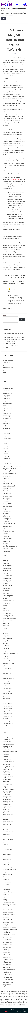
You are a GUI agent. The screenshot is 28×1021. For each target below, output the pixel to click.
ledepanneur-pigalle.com (8, 678)
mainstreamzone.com (8, 816)
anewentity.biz (6, 647)
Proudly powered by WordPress (9, 1010)
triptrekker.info (6, 879)
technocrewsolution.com (8, 597)
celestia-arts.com (7, 570)
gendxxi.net (5, 881)
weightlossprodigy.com (8, 789)
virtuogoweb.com (7, 412)
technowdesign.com (7, 483)
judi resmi (6, 994)
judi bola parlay (15, 179)
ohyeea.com (5, 533)
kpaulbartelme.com (7, 909)
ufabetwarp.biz (6, 420)
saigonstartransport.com (8, 663)
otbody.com (5, 622)
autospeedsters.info (7, 866)
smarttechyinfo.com (7, 791)
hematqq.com (14, 1001)
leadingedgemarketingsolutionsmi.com (12, 466)
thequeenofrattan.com (8, 852)
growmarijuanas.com (7, 818)
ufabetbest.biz (6, 443)
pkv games (5, 374)
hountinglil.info (6, 774)
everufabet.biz (6, 455)
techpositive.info (6, 836)
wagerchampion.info (7, 867)
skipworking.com (7, 627)
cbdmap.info (6, 758)
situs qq (4, 372)
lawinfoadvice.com (7, 516)
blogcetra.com (6, 841)
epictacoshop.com (7, 668)
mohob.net (5, 788)
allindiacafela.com (7, 696)
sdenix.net (5, 605)
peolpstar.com (6, 583)
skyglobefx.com (6, 872)
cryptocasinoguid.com (8, 465)
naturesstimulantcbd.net (8, 548)
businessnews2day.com (8, 896)
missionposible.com (7, 706)
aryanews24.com (7, 476)
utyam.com (5, 530)
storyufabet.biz (6, 448)
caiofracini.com (6, 834)
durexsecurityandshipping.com (10, 485)
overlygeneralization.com (8, 821)
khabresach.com (6, 718)
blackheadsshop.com (8, 906)
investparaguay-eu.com (8, 496)
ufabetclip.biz (6, 422)
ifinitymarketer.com (7, 956)
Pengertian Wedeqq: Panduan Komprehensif (13, 337)
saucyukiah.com (6, 560)
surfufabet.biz (6, 442)
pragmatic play (22, 994)
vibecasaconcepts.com (8, 886)
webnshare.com (6, 819)
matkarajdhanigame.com (8, 761)
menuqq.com (3, 991)
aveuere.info (5, 803)
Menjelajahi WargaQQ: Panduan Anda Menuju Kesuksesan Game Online (14, 342)
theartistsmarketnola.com (8, 681)
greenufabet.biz (6, 432)
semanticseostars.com (8, 814)
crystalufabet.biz (6, 451)
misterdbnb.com (6, 924)
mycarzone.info (6, 884)
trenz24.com (6, 625)
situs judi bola (19, 999)
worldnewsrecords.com (8, 897)
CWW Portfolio (5, 1011)
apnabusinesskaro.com (8, 723)
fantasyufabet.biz (6, 425)
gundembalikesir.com (8, 398)
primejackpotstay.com (8, 974)
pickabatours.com (7, 749)
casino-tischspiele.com (8, 620)
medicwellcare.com (7, 892)
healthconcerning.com (8, 808)
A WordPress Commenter (17, 290)
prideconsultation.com (8, 773)
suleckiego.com (6, 725)
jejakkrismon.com (7, 633)
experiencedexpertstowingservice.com (12, 904)
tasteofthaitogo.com (7, 656)
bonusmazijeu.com (7, 937)
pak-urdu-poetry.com (8, 839)
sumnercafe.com (7, 520)
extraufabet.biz (6, 435)
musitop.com (6, 528)
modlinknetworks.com (8, 959)
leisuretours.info (6, 828)
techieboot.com (6, 397)
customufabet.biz (7, 446)
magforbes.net (6, 602)
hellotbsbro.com (6, 829)
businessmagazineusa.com (9, 891)
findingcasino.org (7, 861)
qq (3, 365)
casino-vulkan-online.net (8, 700)
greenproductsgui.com (8, 806)
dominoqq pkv (14, 991)
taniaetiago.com (6, 541)
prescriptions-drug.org (8, 595)
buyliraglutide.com (7, 415)
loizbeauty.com (6, 628)
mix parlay (25, 999)
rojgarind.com (6, 809)
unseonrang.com (7, 838)
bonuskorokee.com (7, 941)
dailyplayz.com (6, 949)
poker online (15, 1002)
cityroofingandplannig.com (9, 486)
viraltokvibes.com (7, 598)
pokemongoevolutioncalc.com (10, 969)
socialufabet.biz (6, 440)
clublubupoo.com (7, 936)
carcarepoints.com (7, 503)
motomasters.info (7, 882)
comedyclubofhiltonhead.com (10, 911)
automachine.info (7, 864)
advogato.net (6, 610)
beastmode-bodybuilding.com (10, 751)
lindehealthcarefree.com (8, 744)
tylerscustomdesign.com (8, 585)
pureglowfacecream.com (9, 642)
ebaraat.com (6, 405)
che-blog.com (6, 768)
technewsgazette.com (8, 640)
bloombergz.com (7, 613)
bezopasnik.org (6, 660)
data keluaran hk (6, 362)
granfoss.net (5, 695)
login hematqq (8, 1002)
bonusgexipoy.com (7, 942)
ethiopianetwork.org (7, 823)
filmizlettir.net (6, 563)
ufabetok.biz (5, 453)
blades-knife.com (7, 856)
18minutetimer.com (7, 813)
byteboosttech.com (7, 408)
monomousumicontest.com (9, 869)
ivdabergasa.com (7, 488)
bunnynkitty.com (6, 658)
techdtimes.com (6, 395)
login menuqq (21, 1001)
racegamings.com (7, 972)
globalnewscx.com (7, 846)
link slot (10, 1004)
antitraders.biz (6, 475)
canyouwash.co (6, 392)
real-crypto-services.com (8, 491)
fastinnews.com (6, 952)
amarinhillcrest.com (7, 607)
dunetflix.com (6, 521)
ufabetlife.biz (6, 436)
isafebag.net (5, 612)
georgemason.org (7, 739)
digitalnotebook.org (7, 793)
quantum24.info (6, 887)
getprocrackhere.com (8, 951)
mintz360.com (6, 786)
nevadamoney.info (7, 675)
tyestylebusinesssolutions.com (10, 929)
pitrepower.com (6, 701)
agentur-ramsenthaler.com (9, 876)
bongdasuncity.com (7, 796)
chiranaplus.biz (6, 683)
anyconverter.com (7, 630)
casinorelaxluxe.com (7, 944)
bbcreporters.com (7, 463)
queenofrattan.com (7, 851)
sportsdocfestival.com (8, 982)
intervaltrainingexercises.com (9, 927)
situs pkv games (14, 993)
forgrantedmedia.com (8, 582)
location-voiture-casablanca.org (10, 907)
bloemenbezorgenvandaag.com (10, 653)
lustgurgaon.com (7, 779)
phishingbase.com (7, 971)
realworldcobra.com (7, 862)
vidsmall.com (6, 894)
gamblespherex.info (7, 874)
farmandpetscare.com (8, 831)
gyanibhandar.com (7, 418)
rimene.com (5, 676)
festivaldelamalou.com (8, 575)
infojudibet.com (6, 756)
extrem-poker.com (7, 500)
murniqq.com (7, 1001)
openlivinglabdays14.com (9, 471)
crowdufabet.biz (6, 456)
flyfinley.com (6, 771)
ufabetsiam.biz (6, 426)
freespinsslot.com (7, 799)
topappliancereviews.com (9, 713)
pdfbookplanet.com (7, 849)
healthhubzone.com (7, 403)
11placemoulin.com (7, 784)
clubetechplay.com (7, 946)
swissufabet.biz (6, 428)
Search (4, 315)
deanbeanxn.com (7, 759)
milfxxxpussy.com (7, 525)
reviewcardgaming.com (8, 902)
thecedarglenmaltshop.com (9, 738)
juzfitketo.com (6, 543)
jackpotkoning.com (7, 957)
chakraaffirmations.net (8, 776)
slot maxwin (17, 996)
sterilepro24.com (7, 899)
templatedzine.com (7, 515)
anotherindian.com (7, 538)
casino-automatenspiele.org (9, 618)
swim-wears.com (7, 580)
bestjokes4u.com (7, 778)
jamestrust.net (6, 623)
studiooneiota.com (7, 859)
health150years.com (7, 593)
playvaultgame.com (7, 977)
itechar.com (5, 400)
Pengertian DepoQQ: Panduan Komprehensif (13, 339)
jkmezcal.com (6, 926)
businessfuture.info (7, 754)
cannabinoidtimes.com (8, 804)
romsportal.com (6, 981)
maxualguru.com (6, 794)
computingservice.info (8, 833)
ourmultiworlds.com (7, 565)
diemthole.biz (6, 635)
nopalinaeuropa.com (8, 550)
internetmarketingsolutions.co (9, 842)
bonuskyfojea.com (7, 939)
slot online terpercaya (8, 360)
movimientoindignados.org (9, 523)
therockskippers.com (8, 693)
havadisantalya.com (7, 393)
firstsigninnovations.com (8, 577)
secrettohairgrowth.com (8, 655)
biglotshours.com (7, 413)
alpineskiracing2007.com (8, 698)
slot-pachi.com (6, 798)
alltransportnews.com (8, 460)
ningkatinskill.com (7, 511)
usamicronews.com (7, 966)
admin (7, 53)
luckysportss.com (7, 962)
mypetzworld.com (7, 493)
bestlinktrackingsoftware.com (9, 934)
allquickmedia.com (7, 638)
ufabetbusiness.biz (7, 430)
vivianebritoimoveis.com (8, 600)
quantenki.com (6, 889)
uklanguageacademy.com (9, 743)
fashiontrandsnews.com (8, 461)
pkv (3, 370)
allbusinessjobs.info (7, 746)
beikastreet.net (6, 562)
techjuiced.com (6, 407)
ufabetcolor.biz (6, 433)
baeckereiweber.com (8, 387)
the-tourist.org (6, 608)
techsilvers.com (6, 510)
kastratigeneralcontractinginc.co (10, 468)
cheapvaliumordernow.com (9, 916)
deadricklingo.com (7, 871)
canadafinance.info (7, 673)
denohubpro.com (7, 854)
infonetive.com (6, 666)
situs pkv (21, 993)
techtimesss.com (6, 588)
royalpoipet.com (6, 931)
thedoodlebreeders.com (8, 505)
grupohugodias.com (7, 506)
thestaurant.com (6, 932)
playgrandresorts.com (8, 979)
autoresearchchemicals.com (9, 721)
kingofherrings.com (7, 643)
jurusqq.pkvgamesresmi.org (19, 1005)
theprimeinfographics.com (9, 914)
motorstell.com (6, 592)
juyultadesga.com (7, 490)
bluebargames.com (7, 573)
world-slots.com (6, 764)
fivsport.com (6, 513)
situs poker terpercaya (8, 367)
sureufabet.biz (6, 445)
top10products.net (7, 748)
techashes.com (6, 390)
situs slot (16, 994)
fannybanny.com (6, 954)
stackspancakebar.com (8, 685)
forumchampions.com (8, 572)
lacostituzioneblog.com (8, 531)
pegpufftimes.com (7, 568)
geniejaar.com (6, 781)
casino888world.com (8, 922)
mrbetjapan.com (6, 645)
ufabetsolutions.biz (7, 438)
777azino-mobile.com (8, 480)
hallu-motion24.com (7, 691)
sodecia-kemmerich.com (8, 919)
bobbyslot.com (6, 783)
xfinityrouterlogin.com (8, 710)
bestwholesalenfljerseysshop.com (10, 470)
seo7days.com (6, 650)
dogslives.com (6, 848)
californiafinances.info (8, 672)
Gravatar (10, 305)
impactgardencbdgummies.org (10, 546)
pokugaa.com (6, 976)
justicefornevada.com (8, 826)
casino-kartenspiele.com (8, 617)
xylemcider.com (6, 540)
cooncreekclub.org (7, 567)
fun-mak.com (6, 921)
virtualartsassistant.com (8, 912)
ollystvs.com (5, 844)
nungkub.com (6, 536)
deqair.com (5, 508)
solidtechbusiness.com (8, 901)
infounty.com (6, 495)
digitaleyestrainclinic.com (9, 705)
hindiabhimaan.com (7, 716)
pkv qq (8, 991)
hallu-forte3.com (6, 690)
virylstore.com (6, 590)
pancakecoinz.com (7, 769)
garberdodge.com (7, 578)
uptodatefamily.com (7, 526)
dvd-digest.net (6, 680)
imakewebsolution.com (8, 766)
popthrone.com (6, 763)
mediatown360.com (7, 703)
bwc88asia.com (6, 498)
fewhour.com (6, 811)
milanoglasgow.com (7, 688)
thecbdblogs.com (7, 720)
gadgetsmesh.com (7, 824)
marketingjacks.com (7, 711)
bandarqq (10, 1005)
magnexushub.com (7, 410)
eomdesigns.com (7, 877)
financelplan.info (6, 753)
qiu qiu (4, 364)
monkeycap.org (6, 603)
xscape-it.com (6, 478)
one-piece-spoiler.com (8, 858)
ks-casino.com (6, 501)
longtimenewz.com (7, 961)
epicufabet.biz (6, 450)
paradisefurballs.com (8, 801)
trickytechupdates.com (8, 715)
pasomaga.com (6, 545)
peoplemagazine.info (8, 388)
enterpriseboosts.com (8, 615)
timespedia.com (6, 632)
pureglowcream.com (8, 652)
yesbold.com (6, 402)
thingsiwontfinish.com (8, 986)
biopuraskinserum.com (8, 670)
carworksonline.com (7, 587)
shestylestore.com (7, 984)
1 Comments (19, 53)
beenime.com (6, 917)
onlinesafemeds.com (8, 417)
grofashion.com (6, 967)
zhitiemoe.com (6, 535)
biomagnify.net (6, 551)
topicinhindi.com (7, 741)
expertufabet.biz (6, 423)
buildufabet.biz (6, 458)
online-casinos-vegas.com (9, 708)
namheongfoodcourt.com (9, 686)
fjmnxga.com (6, 662)
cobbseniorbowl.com (8, 481)
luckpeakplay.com (7, 964)
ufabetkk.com (6, 637)
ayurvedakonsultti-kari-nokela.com (10, 473)
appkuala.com (6, 648)
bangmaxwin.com (7, 665)
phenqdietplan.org (7, 518)
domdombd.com (7, 947)
